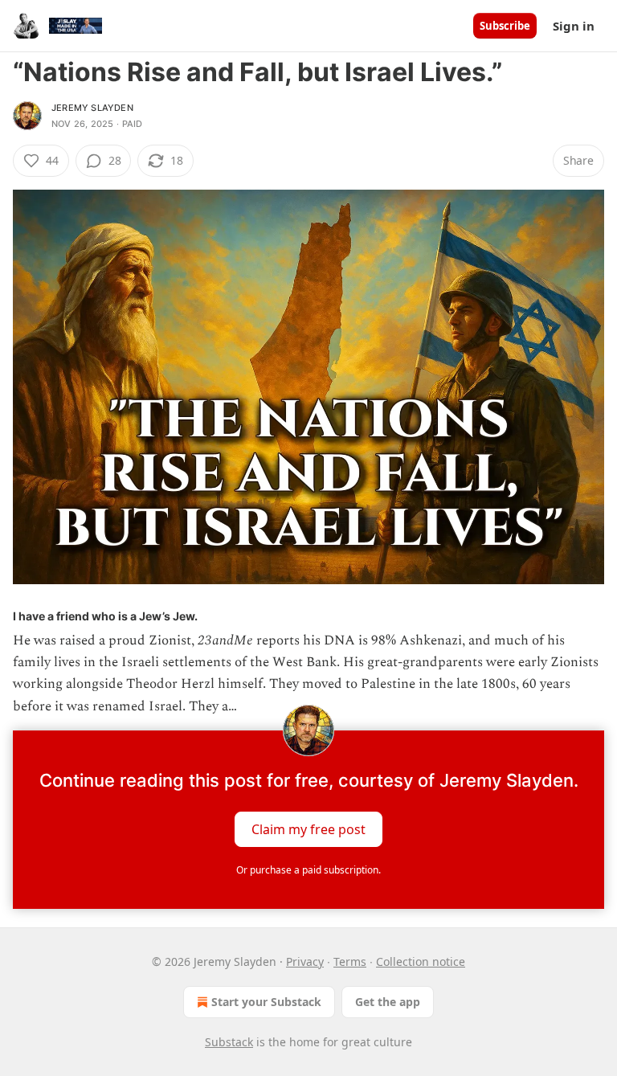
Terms (349, 961)
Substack (229, 1041)
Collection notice (420, 961)
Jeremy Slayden (92, 107)
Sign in (574, 26)
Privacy (305, 961)
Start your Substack (266, 1001)
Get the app (387, 1001)
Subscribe (505, 25)
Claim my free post (308, 828)
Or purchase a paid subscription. (308, 870)
